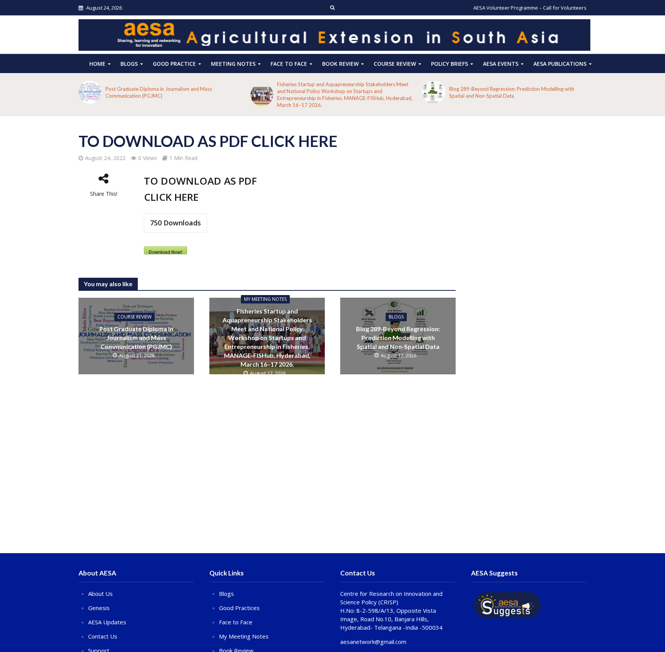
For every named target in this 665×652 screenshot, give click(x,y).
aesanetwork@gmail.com (373, 641)
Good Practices (239, 608)
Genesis (99, 608)
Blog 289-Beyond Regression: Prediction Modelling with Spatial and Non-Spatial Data (511, 92)
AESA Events (500, 63)
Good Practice (174, 63)
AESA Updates (107, 622)
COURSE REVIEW (395, 63)
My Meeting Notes (265, 299)
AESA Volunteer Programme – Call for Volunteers (529, 7)
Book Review (340, 63)
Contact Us (102, 636)
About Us (100, 593)
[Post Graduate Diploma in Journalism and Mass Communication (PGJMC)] (90, 92)
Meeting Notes (233, 63)
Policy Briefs (449, 63)
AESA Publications (559, 63)
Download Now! (165, 251)
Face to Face (289, 63)
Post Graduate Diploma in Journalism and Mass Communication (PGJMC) (158, 92)
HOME (97, 63)
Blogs (129, 63)
